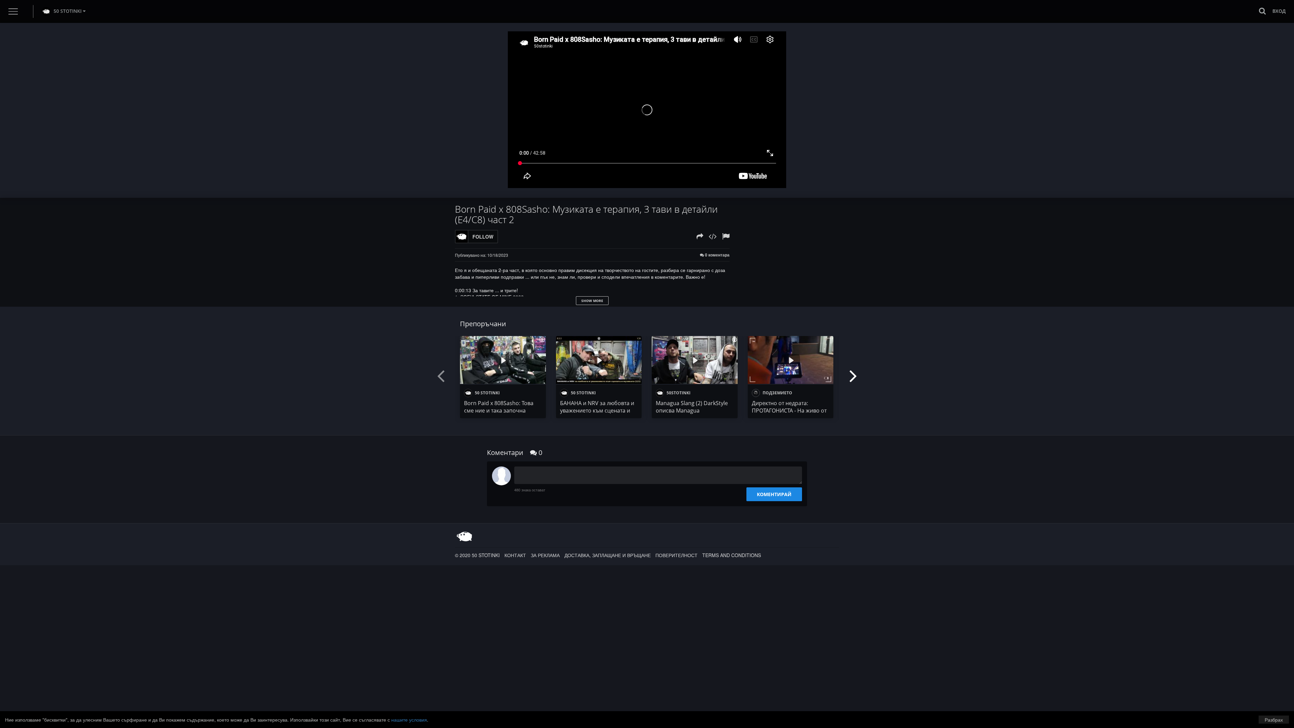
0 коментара (717, 255)
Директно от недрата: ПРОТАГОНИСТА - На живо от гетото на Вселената (789, 410)
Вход (1279, 11)
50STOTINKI (678, 393)
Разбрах (1274, 719)
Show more (592, 300)
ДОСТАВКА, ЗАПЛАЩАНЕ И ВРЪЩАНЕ (607, 555)
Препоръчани (483, 323)
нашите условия (409, 719)
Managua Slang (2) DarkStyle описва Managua (692, 406)
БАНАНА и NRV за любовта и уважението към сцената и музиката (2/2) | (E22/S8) (597, 410)
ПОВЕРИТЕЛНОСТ (676, 555)
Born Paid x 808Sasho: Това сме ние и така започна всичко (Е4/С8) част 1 (498, 410)
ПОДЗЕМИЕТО (777, 393)
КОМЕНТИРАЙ (774, 494)
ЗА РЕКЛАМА (545, 555)
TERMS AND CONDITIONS (731, 555)
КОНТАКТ (515, 555)
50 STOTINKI (67, 11)
